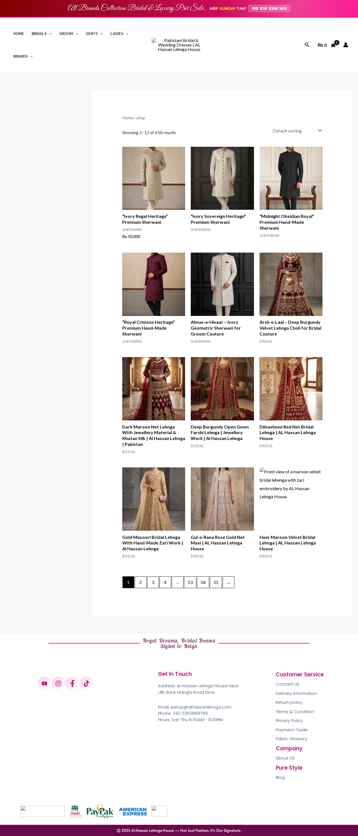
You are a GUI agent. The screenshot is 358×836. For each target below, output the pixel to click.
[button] (49, 33)
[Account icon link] (345, 44)
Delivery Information (296, 693)
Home (127, 117)
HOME (18, 33)
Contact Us (287, 684)
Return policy (289, 702)
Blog (280, 777)
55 (215, 582)
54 (203, 582)
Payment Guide (292, 730)
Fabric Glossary (291, 739)
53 (190, 582)
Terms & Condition (295, 711)
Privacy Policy (289, 720)
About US (285, 758)
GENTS (92, 33)
